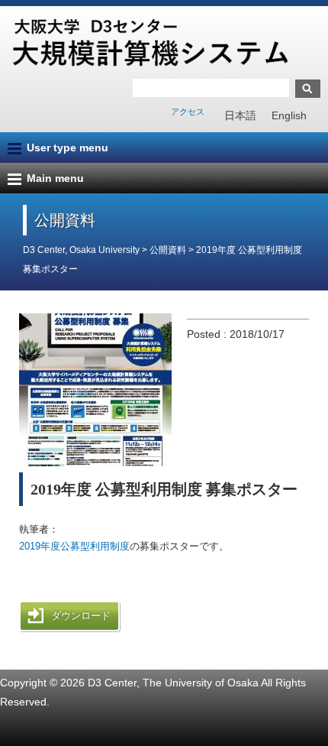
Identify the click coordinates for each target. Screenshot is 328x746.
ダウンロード (81, 615)
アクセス (187, 111)
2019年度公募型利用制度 (74, 546)
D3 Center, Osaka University (81, 250)
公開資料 (169, 250)
